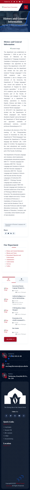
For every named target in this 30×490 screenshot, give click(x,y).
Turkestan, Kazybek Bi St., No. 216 (17, 377)
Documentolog (9, 439)
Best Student (15, 328)
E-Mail (6, 436)
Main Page (5, 25)
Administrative (10, 259)
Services (8, 264)
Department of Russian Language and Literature (15, 225)
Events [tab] (21, 280)
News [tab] (8, 280)
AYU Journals (8, 433)
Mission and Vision (11, 253)
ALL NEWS (9, 339)
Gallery (8, 266)
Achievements (10, 261)
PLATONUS (8, 427)
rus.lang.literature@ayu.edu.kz (17, 366)
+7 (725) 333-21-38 (15, 356)
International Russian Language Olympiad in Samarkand (18, 288)
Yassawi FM (8, 430)
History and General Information (15, 251)
